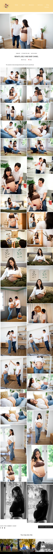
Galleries (40, 4)
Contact (47, 7)
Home (16, 4)
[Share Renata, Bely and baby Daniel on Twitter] (2, 527)
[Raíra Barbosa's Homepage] (6, 6)
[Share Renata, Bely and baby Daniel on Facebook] (0, 527)
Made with (26, 552)
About (23, 4)
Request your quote (45, 526)
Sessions (31, 4)
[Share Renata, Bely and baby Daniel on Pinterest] (4, 527)
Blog (48, 4)
